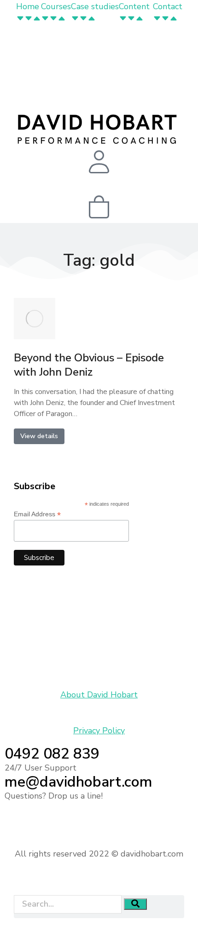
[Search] (135, 904)
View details (39, 436)
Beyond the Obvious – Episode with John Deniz (89, 365)
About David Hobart (99, 694)
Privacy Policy (99, 730)
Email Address (37, 514)
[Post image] (34, 318)
